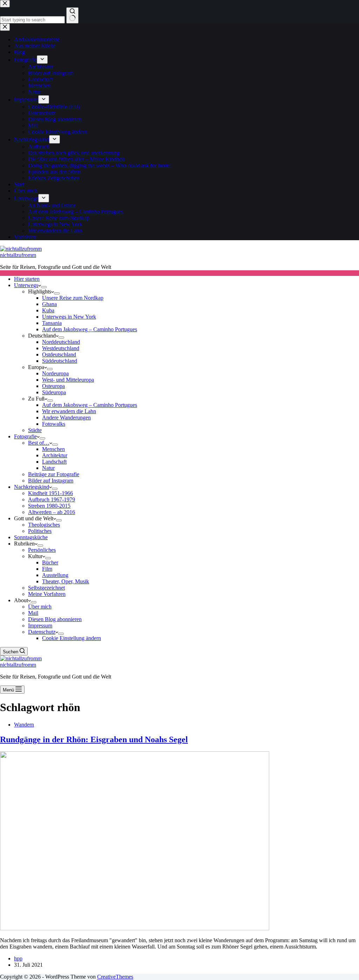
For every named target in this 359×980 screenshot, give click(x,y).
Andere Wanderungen (66, 418)
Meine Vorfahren (47, 594)
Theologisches (44, 525)
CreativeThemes (115, 977)
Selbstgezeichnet (46, 588)
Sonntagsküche (31, 537)
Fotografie (25, 436)
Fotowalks (53, 424)
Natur (48, 468)
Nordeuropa (55, 373)
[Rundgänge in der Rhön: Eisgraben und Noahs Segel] (134, 928)
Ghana (49, 304)
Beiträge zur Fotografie (53, 474)
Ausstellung (55, 575)
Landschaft (54, 462)
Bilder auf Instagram (50, 481)
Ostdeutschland (59, 354)
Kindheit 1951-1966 (50, 493)
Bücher (50, 562)
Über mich (40, 607)
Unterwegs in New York (69, 317)
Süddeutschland (59, 361)
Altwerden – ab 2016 (51, 512)
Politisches (40, 531)
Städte (35, 430)
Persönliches (42, 550)
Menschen (53, 449)
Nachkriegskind (31, 487)
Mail (33, 613)
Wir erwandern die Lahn (69, 411)
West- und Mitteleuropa (68, 380)
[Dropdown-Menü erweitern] (44, 287)
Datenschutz (41, 632)
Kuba (48, 310)
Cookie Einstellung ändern (71, 638)
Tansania (52, 323)
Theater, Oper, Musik (65, 581)
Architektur (54, 455)
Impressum (40, 625)
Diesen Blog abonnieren (55, 619)
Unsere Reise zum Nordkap (72, 298)
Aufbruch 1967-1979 (51, 499)
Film (47, 569)
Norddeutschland (61, 342)
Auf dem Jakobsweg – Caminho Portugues (89, 329)
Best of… (38, 443)
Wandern (24, 725)
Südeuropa (54, 392)
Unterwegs (26, 285)
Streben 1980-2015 (49, 506)
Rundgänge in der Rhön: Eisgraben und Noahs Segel (94, 739)
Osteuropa (53, 386)
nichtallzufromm (18, 255)
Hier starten (27, 279)
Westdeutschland (60, 348)
